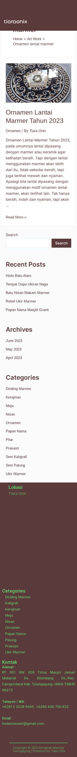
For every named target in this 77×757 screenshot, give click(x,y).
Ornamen (13, 131)
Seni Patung (15, 465)
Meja (9, 406)
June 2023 (14, 341)
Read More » (16, 217)
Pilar (9, 439)
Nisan (10, 414)
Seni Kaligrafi (16, 457)
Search (12, 234)
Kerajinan (13, 397)
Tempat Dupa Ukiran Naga (27, 284)
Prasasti (12, 448)
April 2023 (14, 358)
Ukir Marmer (16, 474)
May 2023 (13, 349)
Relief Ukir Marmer (21, 301)
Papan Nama (16, 431)
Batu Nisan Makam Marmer (28, 293)
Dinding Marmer (18, 388)
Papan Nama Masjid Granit (27, 310)
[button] (62, 8)
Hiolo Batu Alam (18, 275)
